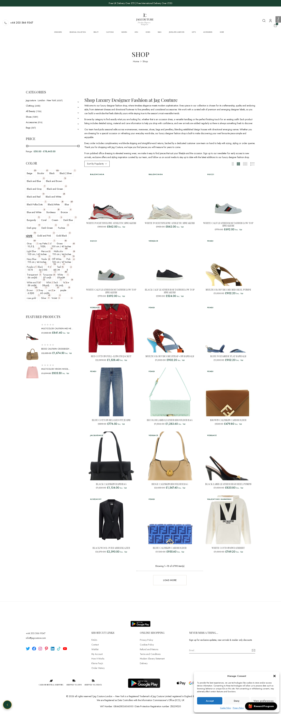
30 (54, 275)
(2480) (37, 105)
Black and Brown (54, 181)
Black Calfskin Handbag (111, 484)
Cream (55, 220)
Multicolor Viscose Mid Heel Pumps (228, 289)
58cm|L (45, 285)
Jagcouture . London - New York (41, 100)
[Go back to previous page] (7, 704)
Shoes (29, 116)
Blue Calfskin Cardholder (170, 548)
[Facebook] (34, 649)
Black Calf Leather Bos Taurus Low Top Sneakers (170, 291)
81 (47, 170)
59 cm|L (59, 285)
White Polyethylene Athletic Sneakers (111, 223)
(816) (40, 122)
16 (66, 282)
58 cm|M (32, 285)
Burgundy (31, 220)
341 (72, 201)
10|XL (43, 246)
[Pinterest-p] (46, 649)
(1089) (35, 116)
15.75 (30, 269)
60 (74, 243)
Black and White (53, 196)
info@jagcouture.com (36, 638)
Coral (44, 220)
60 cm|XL (45, 293)
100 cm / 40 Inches (61, 246)
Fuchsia (61, 228)
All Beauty (30, 111)
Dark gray (31, 228)
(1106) (38, 111)
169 (34, 240)
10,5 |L (31, 246)
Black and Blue (34, 181)
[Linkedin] (53, 649)
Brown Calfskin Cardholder (228, 420)
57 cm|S (47, 277)
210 (35, 170)
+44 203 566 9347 (21, 23)
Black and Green (55, 189)
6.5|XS (31, 293)
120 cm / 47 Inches (61, 262)
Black (51, 173)
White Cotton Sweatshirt (228, 548)
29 (49, 259)
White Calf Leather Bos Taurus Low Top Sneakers (228, 224)
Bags (28, 127)
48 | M (56, 269)
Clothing (30, 105)
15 (43, 194)
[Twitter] (28, 649)
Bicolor (40, 173)
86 (66, 240)
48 (64, 194)
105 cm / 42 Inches (37, 254)
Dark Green (47, 228)
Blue (67, 204)
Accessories (31, 122)
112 (35, 233)
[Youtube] (65, 649)
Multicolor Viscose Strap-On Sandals (170, 356)
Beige (29, 173)
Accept (210, 701)
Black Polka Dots (35, 204)
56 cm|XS (32, 277)
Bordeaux (51, 212)
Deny (236, 701)
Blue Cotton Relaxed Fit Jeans (111, 420)
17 (39, 225)
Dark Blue (68, 220)
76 (62, 267)
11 (39, 217)
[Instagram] (40, 649)
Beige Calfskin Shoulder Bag (170, 484)
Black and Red (33, 196)
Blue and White (34, 212)
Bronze (64, 212)
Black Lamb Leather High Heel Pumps (228, 484)
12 (65, 178)
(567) (33, 127)
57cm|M (61, 277)
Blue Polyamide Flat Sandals (228, 356)
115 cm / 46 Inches (37, 262)
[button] (274, 676)
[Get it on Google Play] (140, 621)
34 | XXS (43, 269)
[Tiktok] (59, 649)
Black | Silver (66, 173)
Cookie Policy (225, 708)
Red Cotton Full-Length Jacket (111, 356)
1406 (57, 170)
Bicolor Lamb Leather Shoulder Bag (170, 420)
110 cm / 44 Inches (62, 254)
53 (49, 251)
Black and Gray (34, 189)
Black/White (54, 204)
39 (62, 201)
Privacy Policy (238, 708)
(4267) (60, 100)
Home (136, 61)
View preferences (264, 701)
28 (58, 209)
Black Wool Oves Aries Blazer (111, 548)
